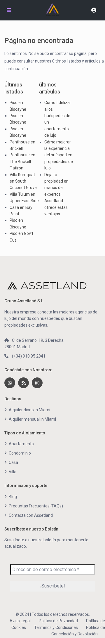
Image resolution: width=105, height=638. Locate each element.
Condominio (20, 453)
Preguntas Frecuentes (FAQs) (36, 506)
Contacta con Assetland (31, 515)
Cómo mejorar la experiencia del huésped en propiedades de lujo (58, 155)
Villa (12, 471)
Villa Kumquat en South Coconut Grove (23, 181)
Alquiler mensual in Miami (32, 419)
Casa (13, 462)
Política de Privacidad (58, 620)
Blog (13, 496)
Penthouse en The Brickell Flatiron (22, 161)
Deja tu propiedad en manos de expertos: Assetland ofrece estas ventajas (56, 194)
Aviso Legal (20, 620)
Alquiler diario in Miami (29, 410)
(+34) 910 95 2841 (29, 356)
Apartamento (21, 443)
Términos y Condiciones (56, 627)
